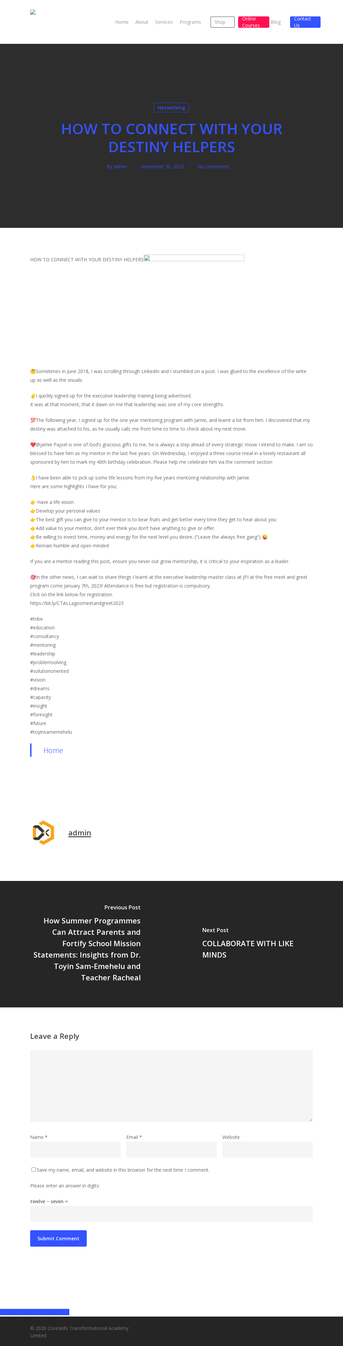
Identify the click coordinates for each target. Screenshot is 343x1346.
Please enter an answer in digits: (65, 1185)
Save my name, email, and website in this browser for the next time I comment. (123, 1170)
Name (39, 1137)
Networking (171, 107)
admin (120, 166)
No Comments (214, 166)
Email (134, 1137)
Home (53, 750)
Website (231, 1137)
